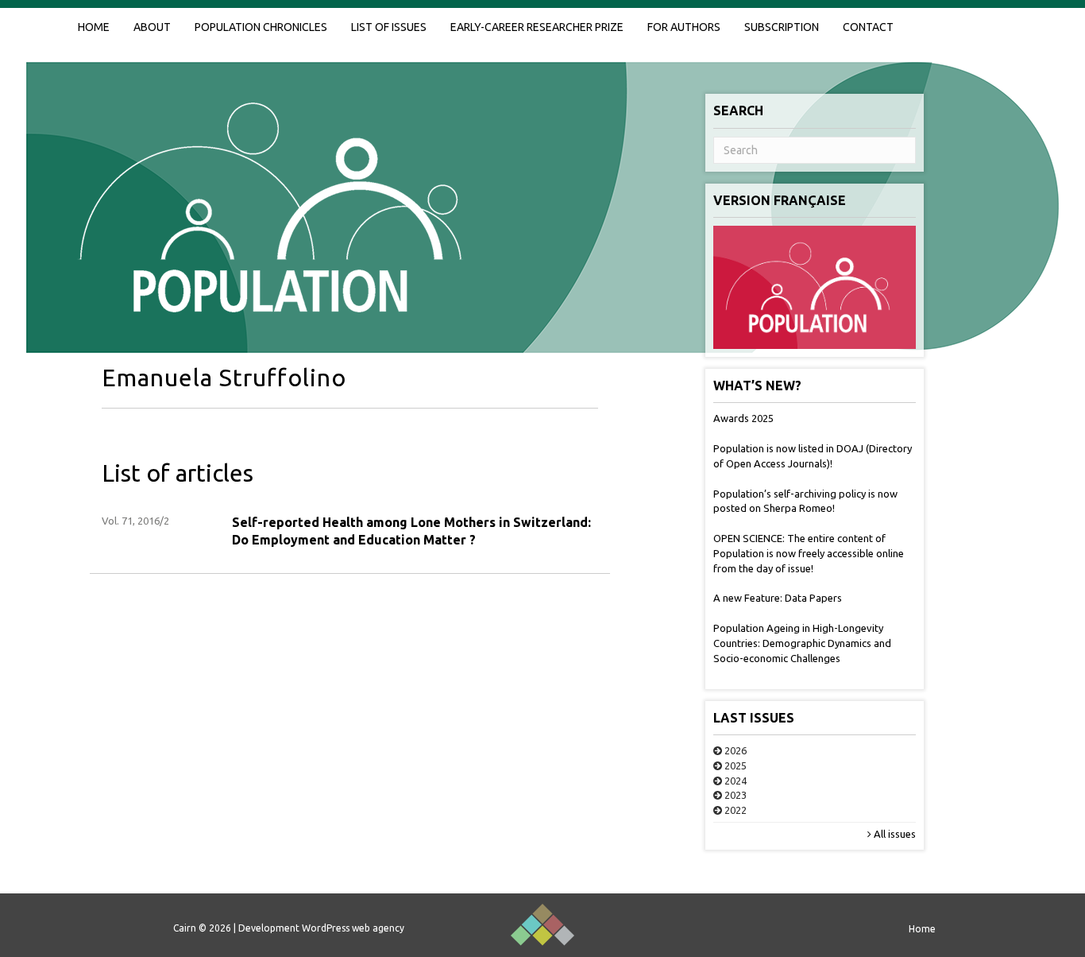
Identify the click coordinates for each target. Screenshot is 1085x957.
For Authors (683, 27)
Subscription (781, 27)
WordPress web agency (353, 928)
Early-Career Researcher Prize (537, 27)
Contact (868, 27)
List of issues (389, 27)
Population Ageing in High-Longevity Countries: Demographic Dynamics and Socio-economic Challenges (802, 643)
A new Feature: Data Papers (777, 597)
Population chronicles (261, 27)
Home (94, 27)
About (152, 27)
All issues (893, 833)
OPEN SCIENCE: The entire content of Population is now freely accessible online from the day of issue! (808, 553)
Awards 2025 (743, 418)
